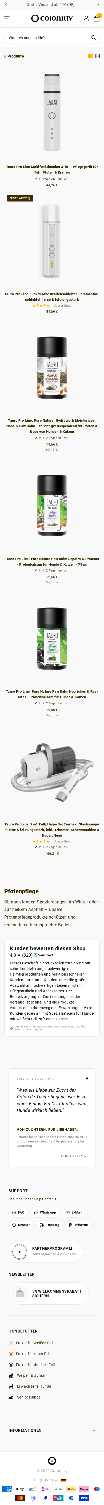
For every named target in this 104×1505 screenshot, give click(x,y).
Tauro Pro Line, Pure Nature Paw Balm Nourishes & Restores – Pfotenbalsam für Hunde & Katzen (52, 694)
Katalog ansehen (7, 18)
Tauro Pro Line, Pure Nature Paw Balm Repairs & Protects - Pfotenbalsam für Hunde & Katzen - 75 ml (52, 561)
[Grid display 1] (90, 56)
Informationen (25, 1430)
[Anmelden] (86, 18)
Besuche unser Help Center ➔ (33, 1199)
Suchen (94, 37)
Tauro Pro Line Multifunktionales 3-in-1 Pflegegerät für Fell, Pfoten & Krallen (52, 169)
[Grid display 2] (97, 56)
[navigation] (6, 4)
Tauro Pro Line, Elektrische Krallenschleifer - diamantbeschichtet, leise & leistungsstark (52, 297)
